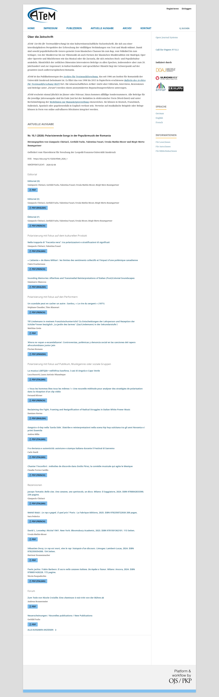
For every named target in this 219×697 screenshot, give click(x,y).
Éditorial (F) (33, 216)
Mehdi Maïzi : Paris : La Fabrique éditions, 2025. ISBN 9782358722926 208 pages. (82, 512)
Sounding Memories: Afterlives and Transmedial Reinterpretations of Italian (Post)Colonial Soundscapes (81, 278)
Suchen (185, 28)
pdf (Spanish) (39, 354)
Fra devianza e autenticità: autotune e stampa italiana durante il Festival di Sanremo (71, 448)
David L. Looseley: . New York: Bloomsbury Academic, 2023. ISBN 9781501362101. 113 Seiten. (81, 530)
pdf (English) (39, 208)
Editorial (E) (33, 199)
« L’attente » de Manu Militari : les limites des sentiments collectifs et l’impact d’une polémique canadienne (83, 260)
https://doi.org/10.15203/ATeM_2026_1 (50, 158)
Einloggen (186, 8)
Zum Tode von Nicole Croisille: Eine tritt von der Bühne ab (66, 597)
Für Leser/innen (163, 142)
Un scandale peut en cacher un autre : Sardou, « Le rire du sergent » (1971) (66, 303)
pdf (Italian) (38, 251)
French (159, 122)
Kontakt (145, 28)
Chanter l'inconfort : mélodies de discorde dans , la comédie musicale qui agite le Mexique (80, 466)
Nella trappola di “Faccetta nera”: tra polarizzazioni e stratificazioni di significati (69, 242)
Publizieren (74, 28)
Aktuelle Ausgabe (102, 28)
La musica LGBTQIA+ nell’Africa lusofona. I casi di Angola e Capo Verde (64, 370)
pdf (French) (38, 225)
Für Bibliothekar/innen (166, 151)
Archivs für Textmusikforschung (80, 76)
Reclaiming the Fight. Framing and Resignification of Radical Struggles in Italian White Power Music (79, 409)
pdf (34, 190)
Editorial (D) (34, 181)
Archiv (127, 28)
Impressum (51, 28)
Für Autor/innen (163, 146)
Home (31, 28)
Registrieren (173, 8)
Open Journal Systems (167, 37)
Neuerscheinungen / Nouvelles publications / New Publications (60, 615)
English (159, 117)
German (160, 113)
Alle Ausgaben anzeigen (40, 629)
